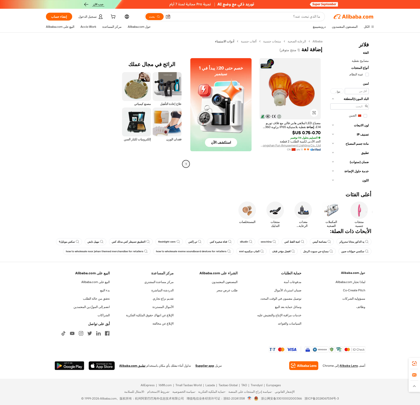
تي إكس (192, 241)
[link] (414, 363)
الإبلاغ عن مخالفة (163, 323)
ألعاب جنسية (249, 41)
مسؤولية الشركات (353, 298)
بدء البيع (105, 290)
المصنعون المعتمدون (225, 282)
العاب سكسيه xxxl (249, 251)
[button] (168, 16)
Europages (273, 385)
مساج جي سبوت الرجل (316, 251)
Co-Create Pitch (354, 290)
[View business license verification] (249, 398)
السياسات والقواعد (289, 323)
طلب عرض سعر (227, 290)
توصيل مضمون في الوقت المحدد (280, 298)
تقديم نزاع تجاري (163, 298)
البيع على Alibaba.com (95, 282)
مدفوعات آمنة (292, 282)
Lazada (210, 385)
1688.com (165, 385)
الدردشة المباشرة (162, 290)
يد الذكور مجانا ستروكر (351, 241)
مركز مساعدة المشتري (159, 282)
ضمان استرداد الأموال (287, 290)
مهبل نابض (93, 241)
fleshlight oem (167, 241)
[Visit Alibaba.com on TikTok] (63, 333)
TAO (244, 385)
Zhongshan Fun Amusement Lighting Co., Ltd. (290, 145)
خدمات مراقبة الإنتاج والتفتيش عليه (279, 315)
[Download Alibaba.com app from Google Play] (69, 365)
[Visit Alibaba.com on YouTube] (72, 333)
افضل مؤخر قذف (281, 251)
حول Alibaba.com (353, 273)
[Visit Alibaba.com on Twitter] (89, 333)
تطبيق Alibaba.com (132, 365)
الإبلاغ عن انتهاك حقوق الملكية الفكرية (150, 315)
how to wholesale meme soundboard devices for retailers (191, 251)
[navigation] (349, 112)
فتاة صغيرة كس (218, 241)
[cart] (112, 17)
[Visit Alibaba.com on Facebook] (107, 333)
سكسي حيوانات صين (352, 251)
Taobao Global (228, 385)
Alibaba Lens (349, 365)
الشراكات (104, 315)
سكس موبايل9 (67, 241)
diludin (244, 241)
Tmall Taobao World (188, 385)
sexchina (266, 241)
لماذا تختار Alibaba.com (350, 282)
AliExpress (148, 385)
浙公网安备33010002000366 (281, 398)
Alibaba (317, 41)
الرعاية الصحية (297, 41)
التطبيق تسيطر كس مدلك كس (128, 241)
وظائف (360, 307)
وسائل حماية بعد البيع (288, 307)
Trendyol (256, 385)
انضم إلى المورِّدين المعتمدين (92, 307)
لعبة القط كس (292, 241)
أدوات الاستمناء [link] (224, 41)
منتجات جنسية (272, 41)
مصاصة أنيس (320, 241)
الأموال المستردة (163, 307)
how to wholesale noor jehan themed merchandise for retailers (104, 251)
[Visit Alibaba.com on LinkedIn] (98, 333)
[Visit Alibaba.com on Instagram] (81, 333)
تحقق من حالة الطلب (96, 298)
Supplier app (204, 365)
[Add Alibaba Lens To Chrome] (303, 365)
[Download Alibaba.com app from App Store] (102, 365)
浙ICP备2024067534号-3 (321, 398)
